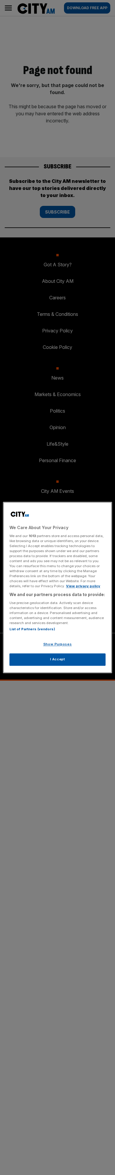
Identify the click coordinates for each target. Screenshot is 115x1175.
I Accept (57, 659)
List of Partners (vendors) (32, 629)
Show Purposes (57, 644)
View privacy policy (83, 586)
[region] (57, 587)
